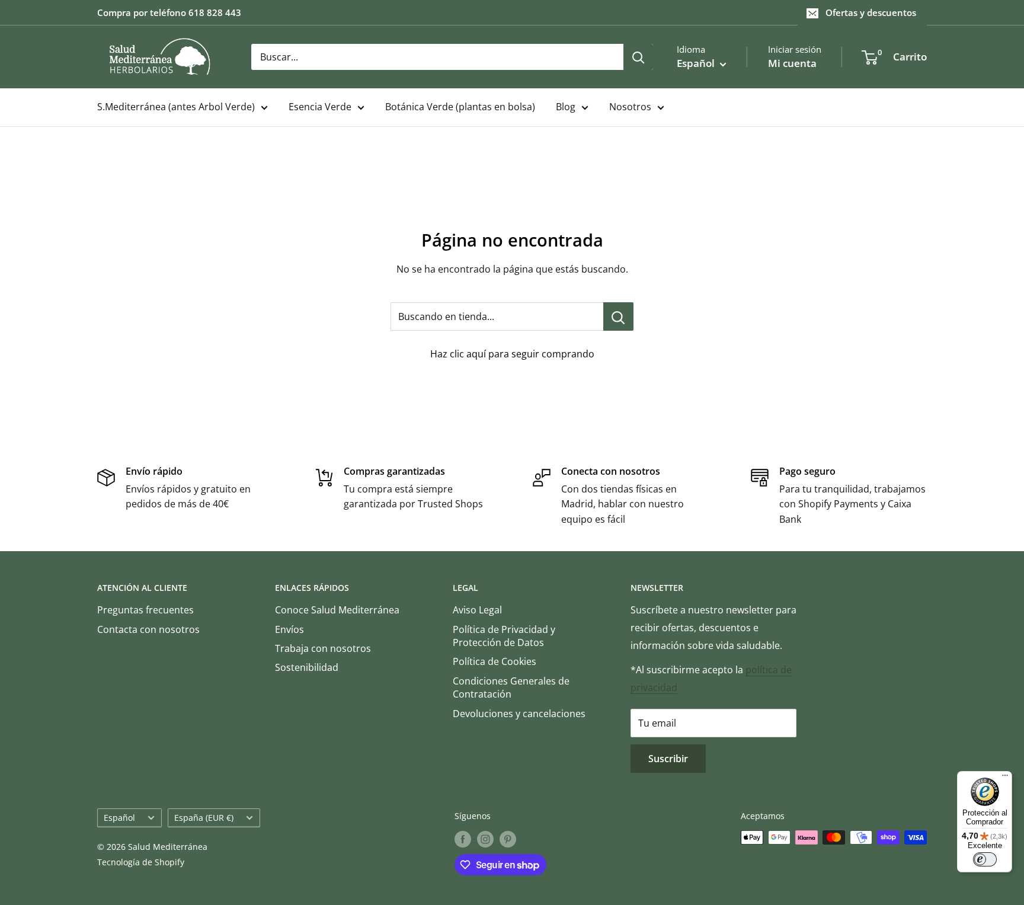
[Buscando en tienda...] (618, 316)
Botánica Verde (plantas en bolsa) (460, 106)
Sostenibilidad (306, 667)
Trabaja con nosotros (323, 648)
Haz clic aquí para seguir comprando (512, 353)
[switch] (985, 859)
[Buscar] (638, 57)
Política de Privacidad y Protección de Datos (504, 636)
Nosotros (630, 106)
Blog (565, 106)
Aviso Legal (477, 609)
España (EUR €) (203, 817)
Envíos (289, 629)
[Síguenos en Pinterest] (508, 838)
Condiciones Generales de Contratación (511, 687)
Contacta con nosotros (148, 629)
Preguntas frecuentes (145, 609)
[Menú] (1005, 778)
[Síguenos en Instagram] (485, 838)
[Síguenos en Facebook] (463, 838)
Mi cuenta (792, 63)
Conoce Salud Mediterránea (337, 609)
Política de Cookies (494, 661)
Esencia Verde (320, 106)
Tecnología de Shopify (140, 862)
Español (119, 817)
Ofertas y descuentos (870, 12)
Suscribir (668, 758)
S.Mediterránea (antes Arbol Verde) (176, 106)
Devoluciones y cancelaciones (519, 713)
